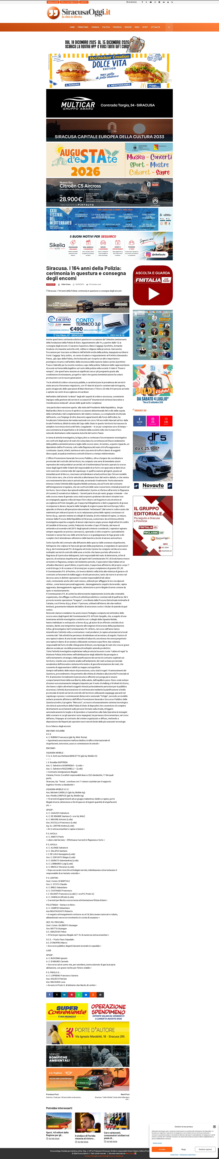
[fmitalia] (109, 219)
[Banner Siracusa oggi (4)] (109, 192)
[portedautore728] (87, 1032)
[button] (214, 1127)
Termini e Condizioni (115, 1156)
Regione (128, 27)
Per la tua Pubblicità (69, 2)
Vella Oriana (65, 284)
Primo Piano (83, 27)
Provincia (117, 27)
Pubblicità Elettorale (150, 36)
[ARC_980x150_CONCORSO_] (109, 44)
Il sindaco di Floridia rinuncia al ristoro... (56, 1137)
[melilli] (153, 335)
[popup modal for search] (169, 27)
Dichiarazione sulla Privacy (188, 1154)
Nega (183, 1149)
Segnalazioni (53, 2)
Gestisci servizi (157, 1143)
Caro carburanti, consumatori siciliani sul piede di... (87, 1135)
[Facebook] (142, 2)
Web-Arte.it (130, 1153)
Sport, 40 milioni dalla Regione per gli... (115, 1134)
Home (72, 27)
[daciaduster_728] (87, 304)
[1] (153, 525)
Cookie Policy (174, 1154)
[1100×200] (109, 130)
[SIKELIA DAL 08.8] (109, 246)
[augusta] (109, 159)
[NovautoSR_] (153, 461)
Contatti (83, 2)
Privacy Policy (90, 1156)
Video (137, 27)
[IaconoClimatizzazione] (87, 325)
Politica (106, 27)
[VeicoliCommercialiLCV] (109, 103)
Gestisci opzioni (205, 1149)
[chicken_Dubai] (109, 70)
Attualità (155, 27)
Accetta (162, 1149)
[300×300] (153, 384)
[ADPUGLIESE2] (87, 1079)
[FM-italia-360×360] (153, 285)
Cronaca (95, 27)
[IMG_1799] (87, 1011)
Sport (145, 27)
